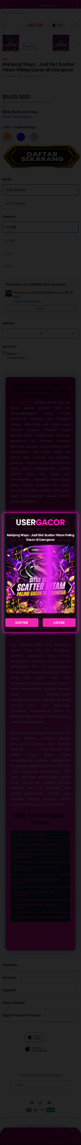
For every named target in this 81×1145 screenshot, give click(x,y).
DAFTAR (21, 622)
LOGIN (59, 622)
